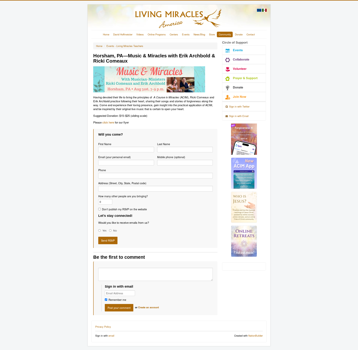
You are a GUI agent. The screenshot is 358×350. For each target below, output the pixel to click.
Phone (102, 170)
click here (108, 122)
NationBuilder (255, 335)
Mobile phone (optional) (171, 157)
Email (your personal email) (114, 157)
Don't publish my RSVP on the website (124, 209)
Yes (104, 230)
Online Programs (157, 34)
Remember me (117, 300)
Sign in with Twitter (238, 106)
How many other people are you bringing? (123, 196)
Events (186, 34)
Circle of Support (235, 42)
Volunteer (239, 68)
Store (212, 34)
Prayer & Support (245, 78)
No (115, 230)
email (111, 335)
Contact (250, 34)
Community (225, 34)
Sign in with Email (238, 116)
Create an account (148, 307)
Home (106, 34)
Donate (239, 34)
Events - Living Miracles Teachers (124, 46)
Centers (174, 34)
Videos (140, 34)
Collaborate (241, 59)
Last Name (163, 144)
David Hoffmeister (122, 34)
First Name (104, 144)
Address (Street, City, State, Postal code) (122, 183)
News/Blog (199, 34)
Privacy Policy (103, 326)
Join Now (239, 96)
